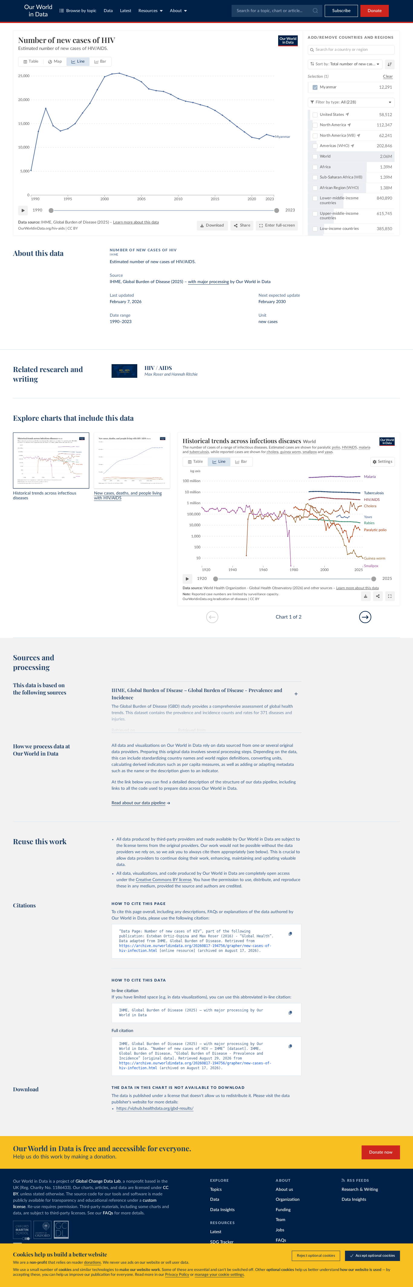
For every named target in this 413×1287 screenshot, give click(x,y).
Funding (283, 1210)
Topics (216, 1189)
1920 (202, 579)
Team (280, 1220)
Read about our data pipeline (138, 803)
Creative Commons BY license (163, 880)
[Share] (378, 596)
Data (108, 11)
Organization (288, 1199)
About (176, 11)
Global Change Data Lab (98, 1181)
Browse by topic (81, 11)
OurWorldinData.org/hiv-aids (41, 228)
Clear (388, 77)
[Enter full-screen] (390, 596)
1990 (37, 210)
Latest (125, 11)
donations (92, 1263)
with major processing (208, 282)
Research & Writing (360, 1189)
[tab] (31, 61)
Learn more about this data (136, 222)
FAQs (108, 1213)
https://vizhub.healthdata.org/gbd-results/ (154, 1108)
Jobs (280, 1230)
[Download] (366, 596)
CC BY (72, 228)
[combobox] (277, 11)
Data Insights (222, 1210)
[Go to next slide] (365, 617)
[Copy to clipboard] (284, 934)
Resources (148, 11)
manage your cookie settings (219, 1275)
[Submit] (315, 11)
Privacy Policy (177, 1275)
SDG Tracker (221, 1242)
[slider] (51, 210)
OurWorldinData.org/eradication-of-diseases (215, 599)
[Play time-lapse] (23, 210)
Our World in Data (38, 11)
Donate (375, 11)
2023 (290, 210)
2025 (387, 579)
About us (284, 1189)
